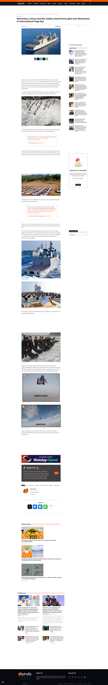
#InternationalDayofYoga (38, 138)
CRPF (26, 485)
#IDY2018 (42, 210)
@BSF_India (47, 210)
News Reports (22, 14)
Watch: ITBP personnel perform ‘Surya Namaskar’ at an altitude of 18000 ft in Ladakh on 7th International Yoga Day (42, 578)
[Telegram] (41, 59)
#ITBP (44, 136)
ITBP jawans (51, 485)
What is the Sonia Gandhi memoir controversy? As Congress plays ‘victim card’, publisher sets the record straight (81, 105)
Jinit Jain (19, 615)
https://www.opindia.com (34, 490)
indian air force (31, 485)
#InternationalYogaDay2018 (33, 210)
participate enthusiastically (32, 81)
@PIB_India (29, 211)
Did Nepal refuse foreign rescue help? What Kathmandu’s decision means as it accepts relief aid (81, 120)
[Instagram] (85, 1)
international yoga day (44, 485)
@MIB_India (53, 210)
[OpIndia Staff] (26, 491)
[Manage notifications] (3, 682)
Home (18, 14)
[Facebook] (83, 1)
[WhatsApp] (89, 1)
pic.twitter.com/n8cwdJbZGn (33, 139)
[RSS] (86, 1)
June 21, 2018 (41, 143)
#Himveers (39, 136)
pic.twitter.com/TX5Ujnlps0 (33, 213)
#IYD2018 (46, 138)
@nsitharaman (51, 211)
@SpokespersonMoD (42, 211)
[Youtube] (90, 1)
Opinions (19, 605)
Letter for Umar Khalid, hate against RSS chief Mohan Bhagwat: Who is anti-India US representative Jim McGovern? (52, 610)
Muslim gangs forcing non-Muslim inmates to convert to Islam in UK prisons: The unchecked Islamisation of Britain (56, 629)
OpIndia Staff (57, 26)
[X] (87, 1)
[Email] (44, 59)
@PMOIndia (35, 211)
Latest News (72, 48)
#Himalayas (30, 138)
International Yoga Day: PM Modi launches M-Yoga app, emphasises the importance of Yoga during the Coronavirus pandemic (41, 559)
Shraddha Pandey (46, 614)
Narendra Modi (56, 485)
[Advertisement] (48, 654)
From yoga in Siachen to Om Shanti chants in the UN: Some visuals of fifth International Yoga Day (39, 541)
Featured (44, 605)
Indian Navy (37, 485)
